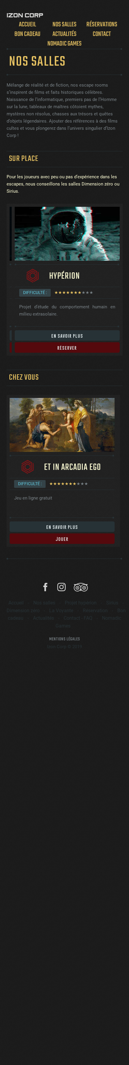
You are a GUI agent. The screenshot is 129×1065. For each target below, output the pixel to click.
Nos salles (64, 24)
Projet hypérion (81, 603)
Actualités (64, 34)
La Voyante (61, 610)
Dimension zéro (23, 610)
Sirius (112, 603)
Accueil (27, 24)
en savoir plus (67, 335)
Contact (102, 34)
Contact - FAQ (78, 618)
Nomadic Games (64, 43)
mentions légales (64, 639)
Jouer (62, 538)
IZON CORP (25, 15)
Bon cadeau (27, 34)
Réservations (101, 24)
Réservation (95, 610)
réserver (67, 347)
